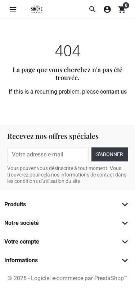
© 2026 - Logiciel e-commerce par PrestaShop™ (67, 278)
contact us (113, 91)
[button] (92, 9)
